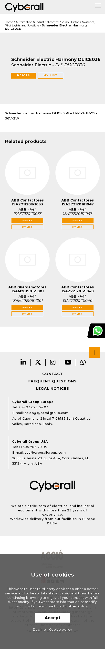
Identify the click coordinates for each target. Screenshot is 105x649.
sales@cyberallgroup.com (47, 413)
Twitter (38, 362)
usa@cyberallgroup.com (45, 452)
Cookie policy (60, 629)
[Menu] (98, 6)
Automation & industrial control (37, 22)
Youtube (68, 362)
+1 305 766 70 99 (33, 447)
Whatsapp (83, 362)
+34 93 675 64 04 (34, 407)
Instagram (53, 362)
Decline (39, 629)
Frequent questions (52, 381)
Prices (23, 75)
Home (9, 22)
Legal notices (52, 388)
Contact (52, 374)
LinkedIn (23, 362)
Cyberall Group (24, 7)
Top (94, 352)
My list (50, 75)
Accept (52, 617)
